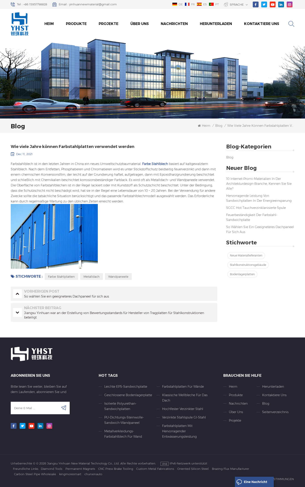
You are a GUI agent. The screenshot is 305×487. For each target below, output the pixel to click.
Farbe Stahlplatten (61, 276)
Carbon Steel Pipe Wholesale (35, 474)
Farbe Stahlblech (154, 164)
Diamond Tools (51, 468)
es (205, 4)
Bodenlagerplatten (242, 274)
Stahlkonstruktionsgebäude (248, 264)
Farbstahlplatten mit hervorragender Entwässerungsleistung (179, 431)
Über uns (139, 24)
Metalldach (92, 276)
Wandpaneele (118, 276)
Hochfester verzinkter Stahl (182, 409)
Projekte (108, 24)
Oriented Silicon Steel (193, 468)
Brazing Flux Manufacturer (230, 468)
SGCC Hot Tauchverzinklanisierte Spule (256, 208)
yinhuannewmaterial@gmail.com (93, 4)
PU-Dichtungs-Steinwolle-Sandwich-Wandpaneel (124, 420)
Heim (49, 24)
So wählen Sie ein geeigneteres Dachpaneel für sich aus (260, 229)
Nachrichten (174, 24)
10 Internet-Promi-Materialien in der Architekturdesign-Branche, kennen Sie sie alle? (259, 184)
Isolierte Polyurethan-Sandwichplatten (120, 406)
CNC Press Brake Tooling (115, 468)
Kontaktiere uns (261, 24)
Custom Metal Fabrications (155, 468)
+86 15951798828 (35, 4)
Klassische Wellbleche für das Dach (184, 397)
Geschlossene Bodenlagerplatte (128, 395)
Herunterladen (216, 24)
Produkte (76, 24)
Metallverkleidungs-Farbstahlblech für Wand (123, 434)
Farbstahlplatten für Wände (183, 387)
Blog (229, 157)
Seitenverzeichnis (275, 412)
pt (217, 4)
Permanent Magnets (80, 468)
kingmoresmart (70, 474)
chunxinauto (93, 474)
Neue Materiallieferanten (246, 255)
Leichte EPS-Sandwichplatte (125, 387)
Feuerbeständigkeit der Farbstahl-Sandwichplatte (251, 217)
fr (193, 4)
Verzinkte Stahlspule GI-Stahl (184, 417)
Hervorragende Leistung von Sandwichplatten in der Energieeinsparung (259, 198)
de (181, 4)
